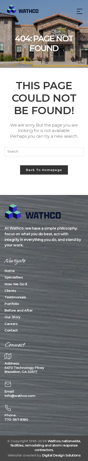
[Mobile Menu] (79, 11)
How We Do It (16, 284)
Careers (11, 324)
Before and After (19, 310)
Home (10, 271)
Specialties (14, 277)
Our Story (13, 317)
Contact (11, 330)
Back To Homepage (44, 170)
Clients (10, 290)
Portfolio (12, 304)
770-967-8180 (16, 419)
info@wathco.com (20, 396)
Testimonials (15, 297)
